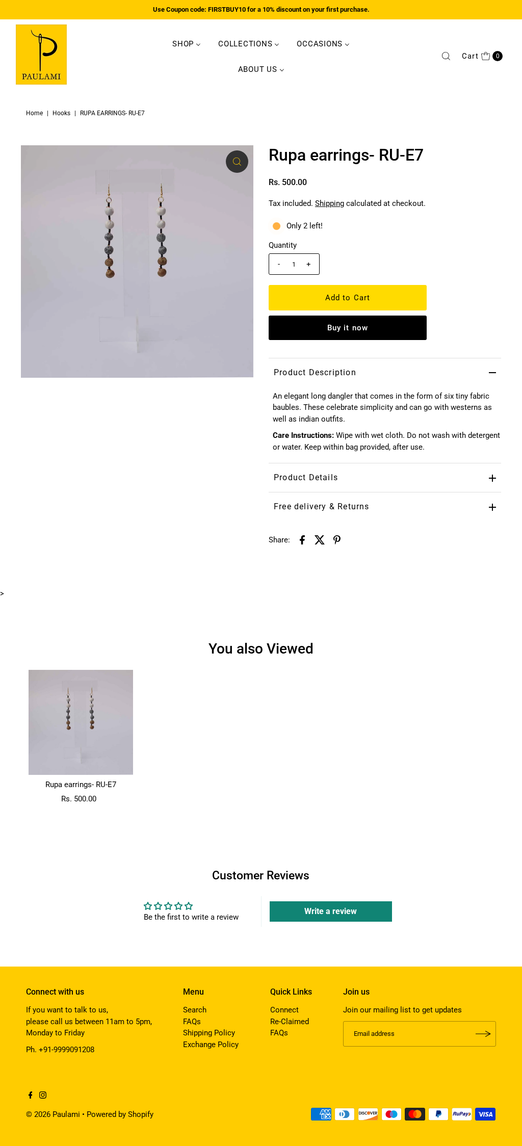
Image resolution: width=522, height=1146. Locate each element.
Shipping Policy (209, 1032)
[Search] (446, 56)
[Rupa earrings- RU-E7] (81, 722)
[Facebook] (31, 1096)
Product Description (315, 372)
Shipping (329, 203)
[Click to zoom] (237, 161)
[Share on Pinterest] (337, 539)
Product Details (306, 477)
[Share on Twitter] (319, 539)
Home (34, 113)
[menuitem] (187, 43)
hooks (61, 113)
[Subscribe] (483, 1034)
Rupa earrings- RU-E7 (80, 784)
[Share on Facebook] (302, 539)
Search (194, 1009)
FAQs (192, 1021)
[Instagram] (42, 1096)
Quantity (283, 245)
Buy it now (347, 327)
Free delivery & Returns (322, 506)
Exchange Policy (211, 1044)
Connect (284, 1009)
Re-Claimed (289, 1021)
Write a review (330, 911)
